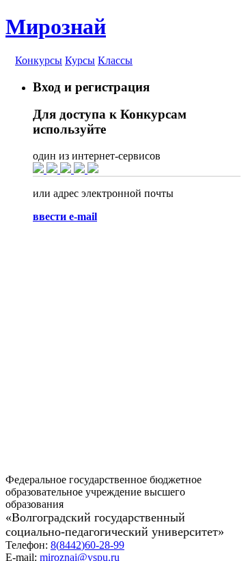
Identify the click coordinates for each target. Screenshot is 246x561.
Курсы (80, 60)
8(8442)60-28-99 (87, 545)
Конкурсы (38, 60)
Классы (115, 60)
